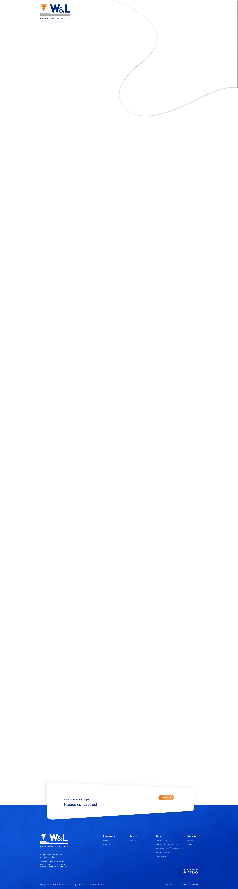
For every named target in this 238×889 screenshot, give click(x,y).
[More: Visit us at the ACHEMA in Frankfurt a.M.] (166, 305)
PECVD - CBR (161, 840)
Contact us (49, 80)
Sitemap (195, 884)
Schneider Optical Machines (64, 50)
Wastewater (161, 856)
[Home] (55, 11)
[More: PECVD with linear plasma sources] (126, 371)
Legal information (169, 884)
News (105, 840)
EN (212, 7)
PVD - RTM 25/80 (163, 852)
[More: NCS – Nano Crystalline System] (168, 365)
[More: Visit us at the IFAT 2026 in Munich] (123, 305)
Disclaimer (184, 884)
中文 (218, 7)
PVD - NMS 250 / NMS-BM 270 (169, 848)
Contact (106, 844)
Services (133, 840)
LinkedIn (190, 844)
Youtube (190, 840)
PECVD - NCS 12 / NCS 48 (167, 844)
